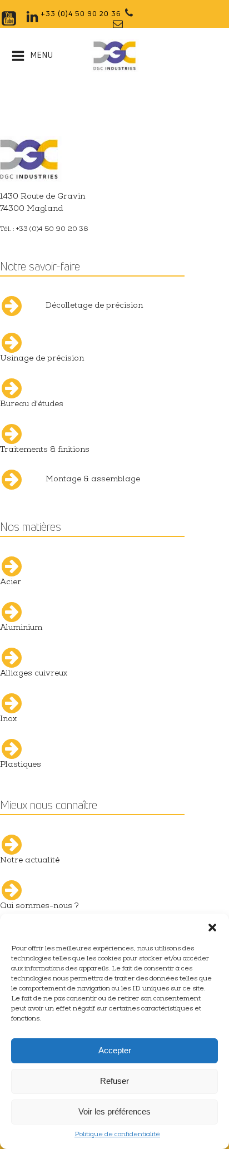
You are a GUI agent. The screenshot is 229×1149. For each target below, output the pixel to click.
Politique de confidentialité (117, 1135)
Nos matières (30, 526)
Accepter (114, 1050)
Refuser (114, 1081)
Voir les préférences (114, 1111)
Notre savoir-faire (40, 266)
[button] (212, 927)
